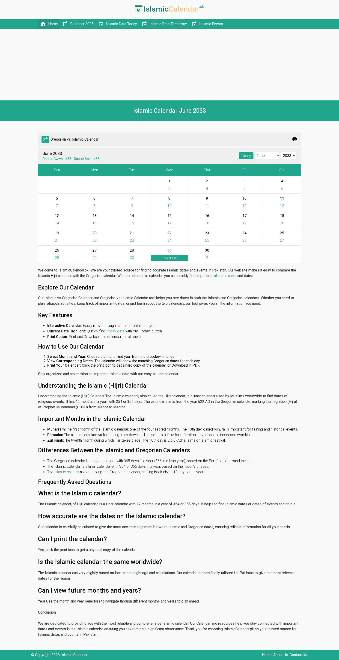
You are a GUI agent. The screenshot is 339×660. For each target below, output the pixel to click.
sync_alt (45, 139)
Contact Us (298, 655)
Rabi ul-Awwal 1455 (57, 159)
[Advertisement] (169, 64)
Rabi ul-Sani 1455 (86, 159)
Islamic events (224, 276)
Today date (115, 331)
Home (267, 655)
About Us (280, 655)
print (294, 139)
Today (246, 156)
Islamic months (66, 472)
